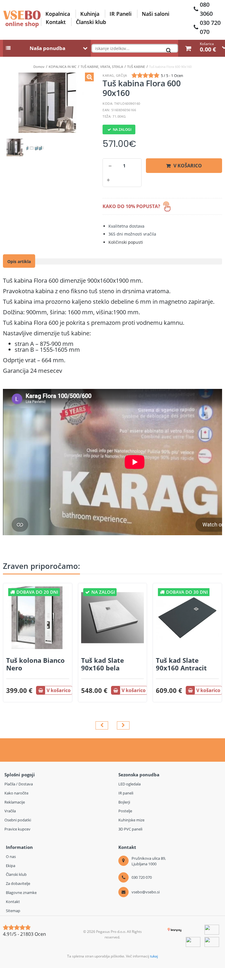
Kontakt (56, 21)
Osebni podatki (17, 820)
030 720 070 (210, 27)
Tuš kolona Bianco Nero (35, 664)
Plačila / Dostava (18, 784)
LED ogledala (129, 784)
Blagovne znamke (21, 892)
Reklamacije (14, 802)
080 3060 (206, 9)
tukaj (154, 956)
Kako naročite (16, 793)
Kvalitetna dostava (126, 226)
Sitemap (13, 910)
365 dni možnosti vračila (132, 234)
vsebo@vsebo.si (146, 892)
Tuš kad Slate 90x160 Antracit (181, 664)
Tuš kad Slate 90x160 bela (102, 664)
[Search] (170, 51)
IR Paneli (121, 13)
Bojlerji (124, 802)
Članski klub (91, 21)
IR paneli (125, 793)
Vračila (10, 810)
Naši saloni (155, 13)
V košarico (187, 165)
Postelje (125, 810)
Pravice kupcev (17, 829)
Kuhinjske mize (131, 820)
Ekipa (10, 865)
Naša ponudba (47, 48)
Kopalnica (57, 13)
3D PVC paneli (130, 829)
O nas (11, 856)
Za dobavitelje (18, 883)
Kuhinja (89, 13)
